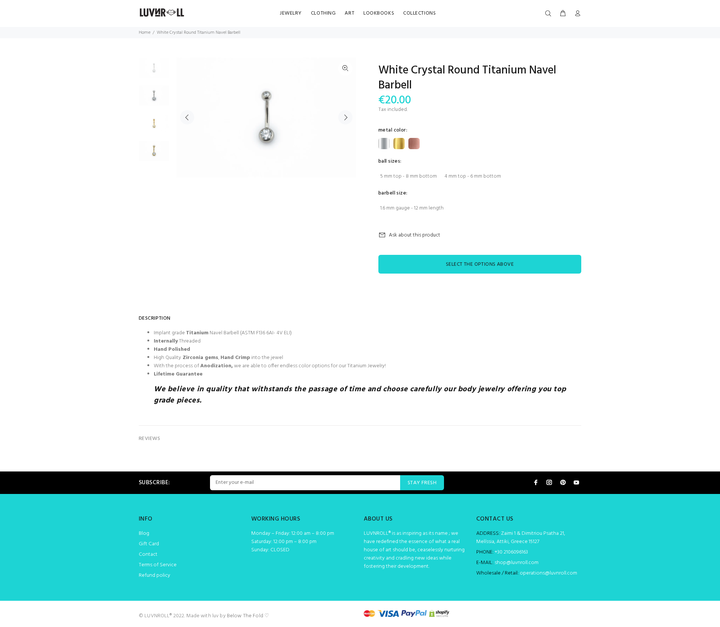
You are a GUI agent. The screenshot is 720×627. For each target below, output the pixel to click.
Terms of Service (158, 565)
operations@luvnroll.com (548, 573)
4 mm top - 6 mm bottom (472, 176)
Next (345, 117)
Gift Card (149, 544)
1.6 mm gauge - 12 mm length (412, 208)
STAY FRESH (422, 483)
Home (144, 32)
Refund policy (154, 575)
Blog (144, 533)
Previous (187, 117)
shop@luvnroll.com (516, 562)
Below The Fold (245, 616)
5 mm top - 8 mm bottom (408, 176)
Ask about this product (414, 235)
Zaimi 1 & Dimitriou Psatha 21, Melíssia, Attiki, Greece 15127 (520, 537)
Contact (148, 554)
